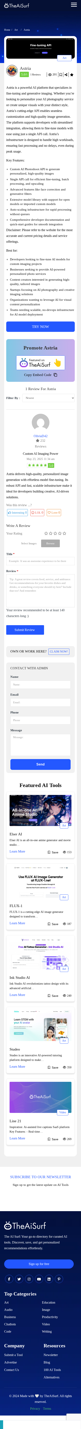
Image (46, 1309)
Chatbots (10, 1324)
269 (68, 1139)
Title (10, 554)
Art (16, 29)
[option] (40, 48)
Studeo (15, 1049)
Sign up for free (39, 1264)
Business (10, 1317)
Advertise (10, 1362)
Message (16, 730)
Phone (14, 712)
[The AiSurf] (40, 362)
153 (68, 852)
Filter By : (13, 398)
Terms (47, 1408)
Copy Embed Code (38, 375)
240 (68, 995)
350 (68, 1067)
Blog (47, 1362)
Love (56, 512)
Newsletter (51, 1355)
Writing (47, 1331)
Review (12, 571)
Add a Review (72, 74)
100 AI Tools (52, 1370)
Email (14, 694)
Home (7, 29)
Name (14, 676)
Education (48, 1302)
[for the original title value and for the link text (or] (9, 1279)
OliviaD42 (41, 436)
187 (68, 924)
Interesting (19, 512)
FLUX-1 (16, 906)
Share (66, 74)
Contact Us (11, 1370)
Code (7, 1331)
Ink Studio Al (20, 977)
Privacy (35, 1408)
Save (60, 74)
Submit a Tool (13, 1355)
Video (62, 1112)
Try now (40, 327)
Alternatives (51, 1377)
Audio (8, 1309)
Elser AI (16, 834)
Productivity (50, 1317)
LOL (39, 512)
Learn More (17, 851)
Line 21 (15, 1121)
